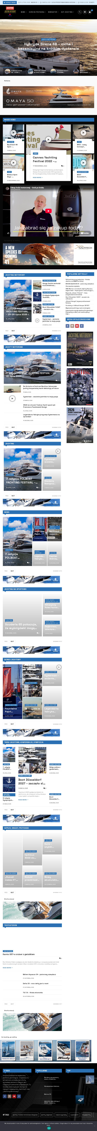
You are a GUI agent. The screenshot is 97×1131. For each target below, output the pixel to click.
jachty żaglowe (20, 1115)
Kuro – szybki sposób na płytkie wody (50, 845)
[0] (90, 12)
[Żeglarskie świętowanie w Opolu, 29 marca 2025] (70, 1079)
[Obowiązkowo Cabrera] (39, 1086)
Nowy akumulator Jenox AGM (51, 878)
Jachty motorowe (48, 39)
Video (9, 172)
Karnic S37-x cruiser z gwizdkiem (19, 954)
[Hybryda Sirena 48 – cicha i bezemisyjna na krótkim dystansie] (7, 71)
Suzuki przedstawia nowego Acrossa (29, 2)
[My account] (85, 12)
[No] (95, 1126)
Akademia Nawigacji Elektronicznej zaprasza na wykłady (51, 482)
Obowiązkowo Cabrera (51, 1086)
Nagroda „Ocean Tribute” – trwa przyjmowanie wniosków (76, 293)
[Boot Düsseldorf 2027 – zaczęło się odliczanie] (37, 308)
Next (13, 331)
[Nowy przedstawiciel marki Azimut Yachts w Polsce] (80, 1079)
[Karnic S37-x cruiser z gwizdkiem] (32, 939)
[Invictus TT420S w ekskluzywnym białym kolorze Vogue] (30, 71)
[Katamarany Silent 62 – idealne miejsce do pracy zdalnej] (80, 1099)
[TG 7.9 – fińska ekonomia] (12, 994)
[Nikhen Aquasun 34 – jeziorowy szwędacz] (12, 976)
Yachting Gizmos (11, 873)
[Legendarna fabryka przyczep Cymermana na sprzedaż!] (12, 417)
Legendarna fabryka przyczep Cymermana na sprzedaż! (41, 416)
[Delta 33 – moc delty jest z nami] (12, 985)
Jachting (10, 142)
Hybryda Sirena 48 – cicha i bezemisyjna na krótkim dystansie (48, 46)
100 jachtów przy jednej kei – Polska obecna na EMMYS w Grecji (78, 280)
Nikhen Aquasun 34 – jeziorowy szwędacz (39, 974)
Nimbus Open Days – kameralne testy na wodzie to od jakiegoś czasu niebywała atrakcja (13, 176)
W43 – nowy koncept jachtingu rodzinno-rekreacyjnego (83, 146)
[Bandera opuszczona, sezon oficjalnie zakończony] (39, 1078)
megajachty (60, 1115)
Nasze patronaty (83, 172)
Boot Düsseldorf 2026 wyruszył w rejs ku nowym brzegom (55, 798)
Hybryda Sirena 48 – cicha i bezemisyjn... (16, 71)
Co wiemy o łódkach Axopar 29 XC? (77, 305)
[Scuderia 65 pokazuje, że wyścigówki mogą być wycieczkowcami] (22, 615)
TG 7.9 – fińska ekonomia (33, 993)
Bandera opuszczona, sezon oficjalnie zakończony (51, 1078)
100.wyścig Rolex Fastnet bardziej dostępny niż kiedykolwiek (51, 606)
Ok (49, 1128)
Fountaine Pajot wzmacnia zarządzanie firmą (40, 532)
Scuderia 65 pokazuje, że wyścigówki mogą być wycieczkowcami (21, 626)
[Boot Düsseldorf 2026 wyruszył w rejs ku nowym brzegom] (55, 784)
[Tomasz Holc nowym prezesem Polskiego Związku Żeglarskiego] (70, 1099)
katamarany (72, 1115)
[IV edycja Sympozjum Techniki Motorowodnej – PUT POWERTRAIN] (37, 296)
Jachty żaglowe (53, 527)
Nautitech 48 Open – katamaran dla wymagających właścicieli (13, 146)
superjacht (48, 1115)
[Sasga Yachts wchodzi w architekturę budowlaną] (37, 285)
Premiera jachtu (86, 1115)
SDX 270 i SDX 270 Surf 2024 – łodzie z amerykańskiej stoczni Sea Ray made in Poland (52, 1102)
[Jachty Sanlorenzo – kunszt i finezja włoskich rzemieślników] (76, 71)
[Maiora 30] (39, 1094)
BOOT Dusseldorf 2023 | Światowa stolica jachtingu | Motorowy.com (83, 176)
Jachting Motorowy (49, 280)
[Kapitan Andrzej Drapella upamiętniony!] (70, 1089)
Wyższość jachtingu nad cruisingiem (78, 308)
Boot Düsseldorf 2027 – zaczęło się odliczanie (51, 308)
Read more (37, 177)
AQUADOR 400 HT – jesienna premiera (63, 71)
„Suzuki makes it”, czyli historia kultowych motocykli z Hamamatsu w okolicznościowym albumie (12, 878)
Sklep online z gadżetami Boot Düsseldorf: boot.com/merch (55, 768)
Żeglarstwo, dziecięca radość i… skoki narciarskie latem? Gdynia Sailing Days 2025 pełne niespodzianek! (52, 627)
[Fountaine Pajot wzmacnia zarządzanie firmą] (12, 691)
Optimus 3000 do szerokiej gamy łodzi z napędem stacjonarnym (32, 856)
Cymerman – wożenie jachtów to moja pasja (51, 320)
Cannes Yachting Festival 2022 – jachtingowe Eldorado (45, 159)
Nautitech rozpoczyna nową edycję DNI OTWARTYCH (54, 532)
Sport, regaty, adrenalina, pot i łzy (52, 600)
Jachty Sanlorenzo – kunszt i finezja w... (85, 71)
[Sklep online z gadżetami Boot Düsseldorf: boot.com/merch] (55, 754)
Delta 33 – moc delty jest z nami (35, 984)
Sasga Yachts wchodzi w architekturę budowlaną (52, 285)
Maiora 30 (47, 1094)
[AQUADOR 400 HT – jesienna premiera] (53, 71)
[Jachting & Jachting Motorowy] (10, 12)
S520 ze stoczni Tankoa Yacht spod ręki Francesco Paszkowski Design (39, 406)
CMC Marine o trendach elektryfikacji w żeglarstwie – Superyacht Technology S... (80, 289)
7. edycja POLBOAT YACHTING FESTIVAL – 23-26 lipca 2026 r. (17, 311)
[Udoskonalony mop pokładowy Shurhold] (90, 1099)
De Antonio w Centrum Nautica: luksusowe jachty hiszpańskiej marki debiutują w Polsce (41, 387)
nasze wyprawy (35, 1115)
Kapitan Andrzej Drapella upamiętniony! (54, 557)
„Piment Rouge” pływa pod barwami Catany (78, 302)
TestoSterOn (8, 951)
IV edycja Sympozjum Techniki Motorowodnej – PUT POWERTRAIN (51, 296)
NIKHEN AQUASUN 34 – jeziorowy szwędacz (80, 284)
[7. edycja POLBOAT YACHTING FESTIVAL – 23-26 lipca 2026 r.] (18, 301)
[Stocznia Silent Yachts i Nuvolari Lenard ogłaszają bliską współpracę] (90, 1089)
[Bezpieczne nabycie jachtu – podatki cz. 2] (90, 1079)
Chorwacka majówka (73, 286)
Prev (6, 331)
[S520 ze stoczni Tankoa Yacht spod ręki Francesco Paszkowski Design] (12, 407)
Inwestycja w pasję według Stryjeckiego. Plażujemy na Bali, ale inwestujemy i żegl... (79, 312)
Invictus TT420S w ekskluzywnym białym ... (40, 71)
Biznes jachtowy (48, 304)
